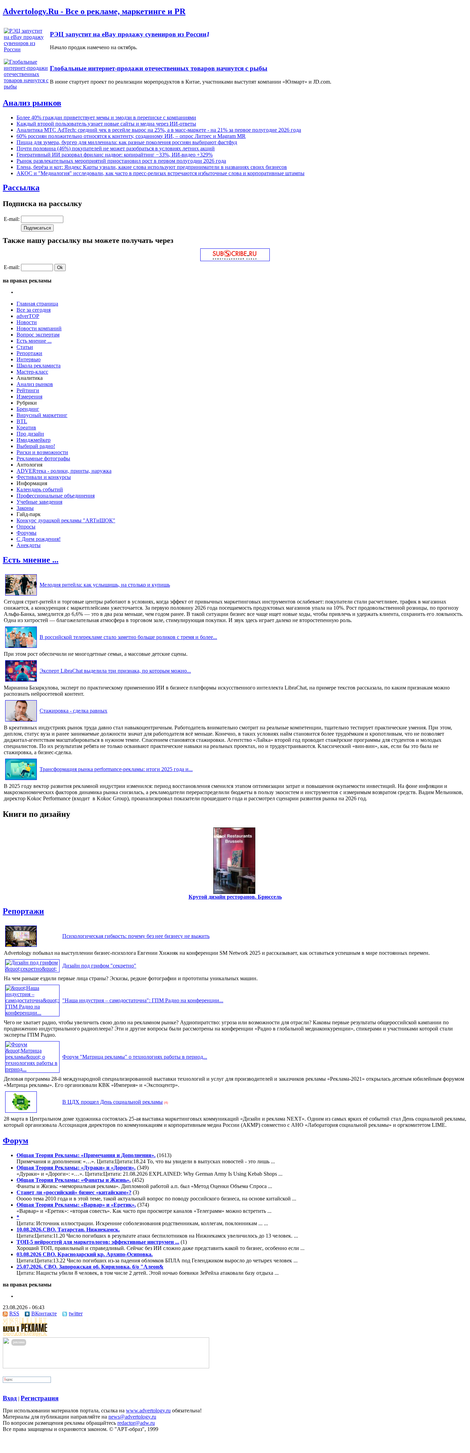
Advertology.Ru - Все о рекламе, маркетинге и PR (94, 11)
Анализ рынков (32, 102)
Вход (10, 1398)
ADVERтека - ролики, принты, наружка (64, 471)
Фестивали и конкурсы (44, 477)
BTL (22, 421)
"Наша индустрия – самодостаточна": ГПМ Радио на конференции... (142, 1000)
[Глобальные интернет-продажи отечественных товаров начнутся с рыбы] (26, 86)
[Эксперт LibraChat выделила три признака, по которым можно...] (21, 681)
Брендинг (28, 409)
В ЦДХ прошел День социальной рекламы (112, 1102)
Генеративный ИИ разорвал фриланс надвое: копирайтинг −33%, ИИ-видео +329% (115, 155)
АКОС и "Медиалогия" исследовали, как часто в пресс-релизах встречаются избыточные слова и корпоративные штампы (161, 173)
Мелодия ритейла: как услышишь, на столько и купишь (105, 585)
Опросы (26, 527)
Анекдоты (29, 545)
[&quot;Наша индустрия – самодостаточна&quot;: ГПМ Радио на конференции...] (32, 1013)
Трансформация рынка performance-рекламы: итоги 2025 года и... (116, 769)
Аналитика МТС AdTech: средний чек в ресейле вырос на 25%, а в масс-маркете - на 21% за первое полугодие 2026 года (159, 130)
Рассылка (21, 187)
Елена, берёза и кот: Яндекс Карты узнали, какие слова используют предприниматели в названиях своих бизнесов (152, 167)
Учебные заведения (39, 502)
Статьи (25, 347)
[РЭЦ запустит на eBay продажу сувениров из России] (26, 49)
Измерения (29, 396)
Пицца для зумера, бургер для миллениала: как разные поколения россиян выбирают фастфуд (127, 142)
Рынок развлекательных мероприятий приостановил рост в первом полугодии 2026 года (121, 161)
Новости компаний (39, 328)
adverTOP (28, 316)
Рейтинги (28, 390)
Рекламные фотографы (43, 458)
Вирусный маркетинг (42, 415)
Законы (25, 508)
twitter (76, 1313)
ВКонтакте (44, 1313)
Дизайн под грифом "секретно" (99, 966)
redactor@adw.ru (136, 1423)
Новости (27, 322)
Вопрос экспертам (38, 335)
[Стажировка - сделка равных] (21, 721)
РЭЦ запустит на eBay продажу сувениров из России (128, 34)
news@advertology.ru (132, 1417)
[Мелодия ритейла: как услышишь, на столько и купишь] (21, 595)
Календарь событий (40, 489)
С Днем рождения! (39, 539)
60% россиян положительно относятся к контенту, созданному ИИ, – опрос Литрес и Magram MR (131, 136)
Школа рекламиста (39, 365)
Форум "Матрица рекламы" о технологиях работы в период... (134, 1057)
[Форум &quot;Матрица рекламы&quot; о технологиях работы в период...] (32, 1069)
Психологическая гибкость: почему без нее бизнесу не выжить (136, 936)
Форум (15, 1140)
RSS (14, 1313)
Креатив (26, 427)
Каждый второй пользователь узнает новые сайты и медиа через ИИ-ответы (106, 124)
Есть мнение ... (34, 341)
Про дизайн (30, 434)
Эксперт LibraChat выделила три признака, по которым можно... (115, 671)
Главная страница (37, 304)
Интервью (29, 359)
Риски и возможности (42, 452)
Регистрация (39, 1398)
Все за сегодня (34, 310)
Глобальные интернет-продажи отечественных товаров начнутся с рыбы (158, 68)
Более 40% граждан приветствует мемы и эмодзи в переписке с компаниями (106, 117)
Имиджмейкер (34, 440)
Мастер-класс (32, 372)
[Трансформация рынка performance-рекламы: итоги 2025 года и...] (21, 780)
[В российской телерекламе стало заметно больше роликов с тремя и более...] (21, 648)
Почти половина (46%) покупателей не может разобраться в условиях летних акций (116, 148)
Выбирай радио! (36, 446)
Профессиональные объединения (56, 496)
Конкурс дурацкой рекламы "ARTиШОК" (66, 520)
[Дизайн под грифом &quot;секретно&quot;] (32, 969)
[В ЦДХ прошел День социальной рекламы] (21, 1112)
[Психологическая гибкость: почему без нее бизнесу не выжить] (21, 947)
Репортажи (29, 353)
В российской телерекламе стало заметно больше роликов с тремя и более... (128, 637)
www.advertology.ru (148, 1410)
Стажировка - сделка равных (73, 711)
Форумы (26, 533)
